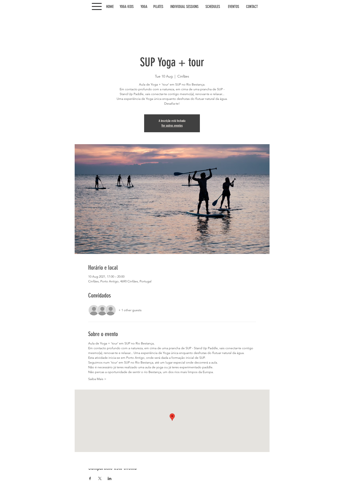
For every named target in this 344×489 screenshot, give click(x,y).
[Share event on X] (100, 478)
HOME (112, 6)
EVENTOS (233, 6)
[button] (97, 6)
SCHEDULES (212, 6)
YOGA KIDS (127, 6)
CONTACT (252, 6)
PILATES (158, 6)
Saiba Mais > (97, 379)
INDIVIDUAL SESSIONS (185, 6)
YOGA (144, 6)
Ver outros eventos (172, 125)
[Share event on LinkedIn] (109, 478)
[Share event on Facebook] (90, 478)
